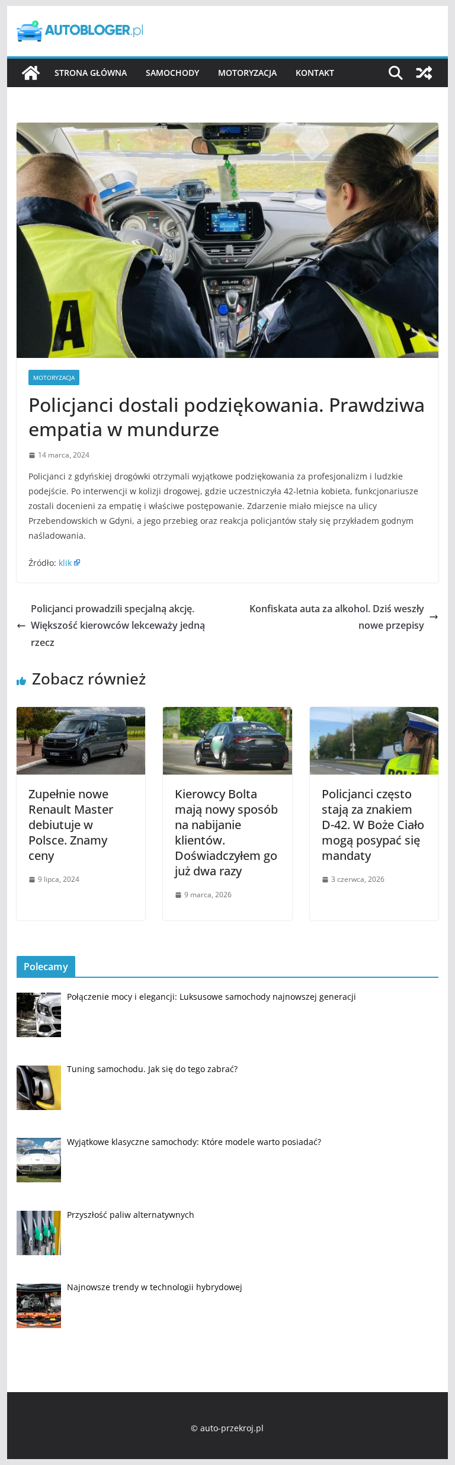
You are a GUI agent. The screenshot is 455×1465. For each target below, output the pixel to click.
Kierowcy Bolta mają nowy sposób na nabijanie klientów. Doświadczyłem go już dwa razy (226, 832)
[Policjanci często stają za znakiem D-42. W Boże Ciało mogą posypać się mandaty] (374, 715)
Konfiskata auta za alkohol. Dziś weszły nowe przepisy (336, 617)
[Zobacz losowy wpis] (424, 73)
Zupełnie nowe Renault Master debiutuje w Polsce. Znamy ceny (70, 824)
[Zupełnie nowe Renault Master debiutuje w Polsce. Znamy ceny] (81, 715)
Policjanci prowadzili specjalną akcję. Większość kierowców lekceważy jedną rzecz (118, 626)
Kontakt (315, 72)
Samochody (172, 72)
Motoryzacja (247, 72)
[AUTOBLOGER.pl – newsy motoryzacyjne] (31, 73)
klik (65, 562)
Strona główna (91, 72)
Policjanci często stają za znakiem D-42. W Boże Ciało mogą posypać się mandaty (373, 824)
